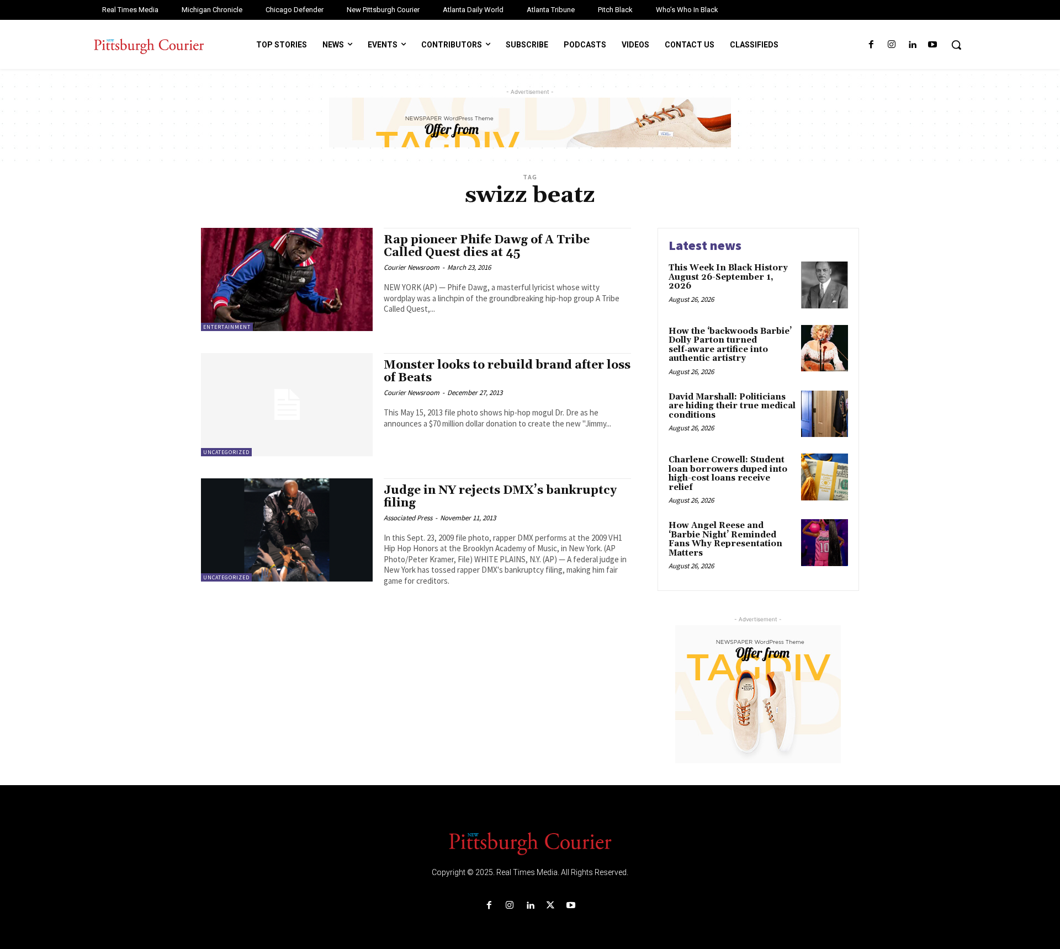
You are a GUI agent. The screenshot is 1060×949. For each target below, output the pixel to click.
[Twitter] (550, 905)
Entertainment (227, 326)
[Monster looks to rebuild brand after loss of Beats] (287, 404)
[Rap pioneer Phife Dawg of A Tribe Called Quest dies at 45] (287, 279)
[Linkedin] (912, 45)
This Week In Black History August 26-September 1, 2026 (728, 277)
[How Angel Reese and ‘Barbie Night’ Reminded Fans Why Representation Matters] (824, 542)
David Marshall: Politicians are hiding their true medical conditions (732, 406)
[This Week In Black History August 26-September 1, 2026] (824, 285)
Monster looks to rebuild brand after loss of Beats (507, 371)
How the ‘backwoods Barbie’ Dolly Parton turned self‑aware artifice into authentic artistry (730, 345)
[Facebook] (870, 45)
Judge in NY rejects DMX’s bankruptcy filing (500, 496)
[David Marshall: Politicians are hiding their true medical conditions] (824, 414)
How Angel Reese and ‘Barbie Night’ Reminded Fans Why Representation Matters (725, 539)
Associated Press (408, 518)
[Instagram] (891, 45)
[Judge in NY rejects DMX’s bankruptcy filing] (287, 530)
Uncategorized (226, 452)
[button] (956, 44)
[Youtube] (932, 45)
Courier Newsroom (411, 267)
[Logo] (530, 842)
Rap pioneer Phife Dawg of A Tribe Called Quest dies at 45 (487, 246)
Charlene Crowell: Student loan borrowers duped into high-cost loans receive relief (728, 474)
